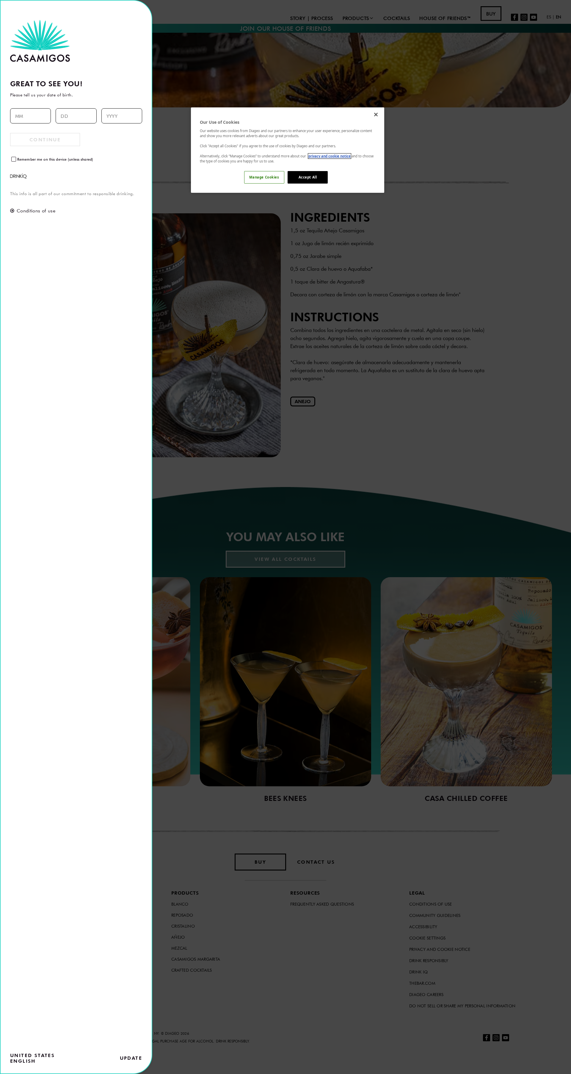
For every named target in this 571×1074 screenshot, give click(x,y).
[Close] (375, 114)
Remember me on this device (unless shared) (55, 159)
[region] (287, 150)
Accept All (308, 177)
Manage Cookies (264, 177)
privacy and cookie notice (329, 156)
